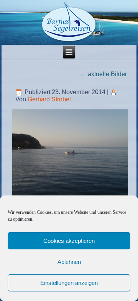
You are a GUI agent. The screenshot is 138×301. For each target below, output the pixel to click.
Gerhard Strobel (49, 99)
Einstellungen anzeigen (69, 283)
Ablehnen (69, 262)
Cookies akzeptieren (69, 241)
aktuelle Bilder (103, 74)
